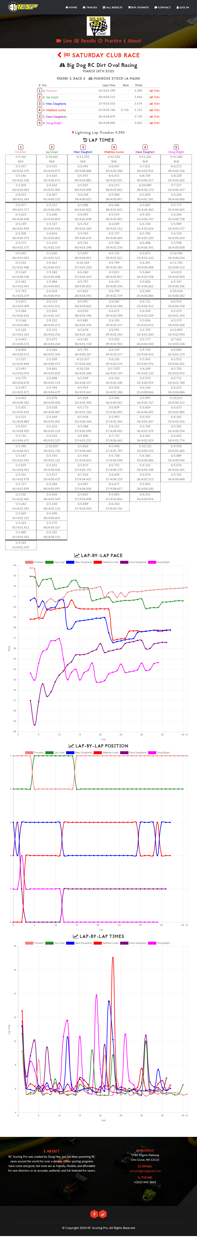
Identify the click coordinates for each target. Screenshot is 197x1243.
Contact (164, 8)
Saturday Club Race (105, 56)
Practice (112, 41)
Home (72, 8)
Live (66, 41)
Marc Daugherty (56, 103)
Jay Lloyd (52, 97)
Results (87, 41)
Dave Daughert (145, 152)
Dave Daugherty (56, 116)
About (133, 41)
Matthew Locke (56, 110)
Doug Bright (54, 123)
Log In (184, 8)
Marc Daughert (83, 152)
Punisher (51, 91)
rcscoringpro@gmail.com (145, 1171)
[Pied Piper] (103, 1214)
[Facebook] (94, 1214)
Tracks (91, 8)
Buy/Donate (140, 8)
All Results (113, 8)
